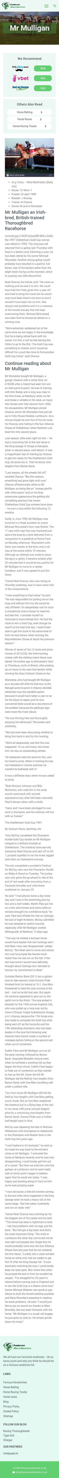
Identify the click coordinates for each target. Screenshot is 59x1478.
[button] (46, 5)
